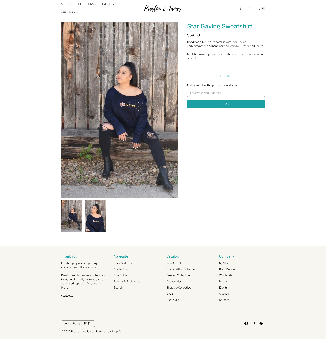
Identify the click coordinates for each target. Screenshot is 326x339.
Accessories (174, 281)
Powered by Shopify (108, 331)
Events (223, 287)
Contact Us (121, 269)
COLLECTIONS (85, 4)
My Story (224, 263)
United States (76, 323)
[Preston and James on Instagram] (253, 323)
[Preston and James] (163, 8)
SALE (169, 293)
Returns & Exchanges (127, 281)
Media (223, 281)
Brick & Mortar (123, 263)
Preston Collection (178, 275)
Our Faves (172, 299)
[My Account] (249, 8)
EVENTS (106, 4)
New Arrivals (174, 263)
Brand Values (227, 269)
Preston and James (83, 331)
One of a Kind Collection (181, 269)
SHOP (64, 4)
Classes (224, 293)
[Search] (239, 8)
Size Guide (120, 275)
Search (118, 287)
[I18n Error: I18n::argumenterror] (71, 216)
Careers (224, 299)
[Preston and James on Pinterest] (261, 323)
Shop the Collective (178, 287)
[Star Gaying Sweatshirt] (119, 110)
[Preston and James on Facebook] (246, 323)
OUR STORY (68, 13)
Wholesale (225, 275)
